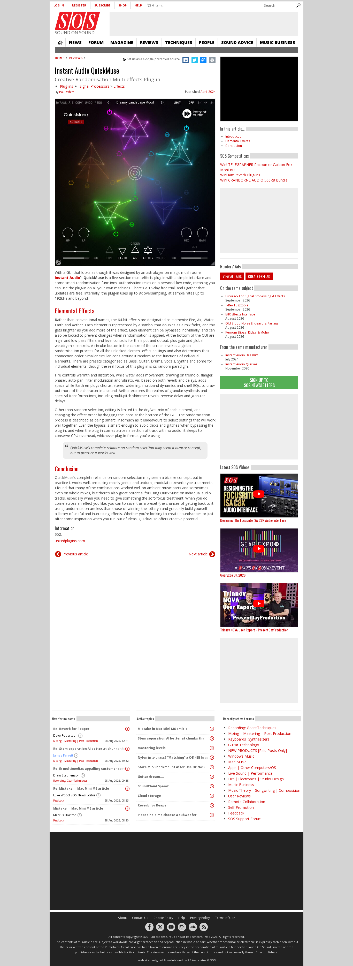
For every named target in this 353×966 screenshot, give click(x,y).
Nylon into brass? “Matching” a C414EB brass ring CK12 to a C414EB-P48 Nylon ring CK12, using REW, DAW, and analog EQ (174, 757)
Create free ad (259, 276)
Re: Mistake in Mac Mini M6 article (81, 788)
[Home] (77, 21)
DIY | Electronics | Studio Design (256, 778)
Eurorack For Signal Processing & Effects (255, 296)
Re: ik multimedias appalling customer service (89, 768)
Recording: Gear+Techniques (70, 780)
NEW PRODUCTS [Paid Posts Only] (257, 750)
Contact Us (140, 918)
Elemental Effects (74, 310)
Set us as (153, 59)
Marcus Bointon (64, 815)
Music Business (277, 42)
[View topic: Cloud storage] (212, 796)
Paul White (66, 92)
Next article (198, 554)
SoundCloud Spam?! (154, 786)
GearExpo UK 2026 (232, 575)
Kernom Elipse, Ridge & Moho (247, 332)
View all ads (232, 276)
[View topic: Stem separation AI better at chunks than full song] (212, 738)
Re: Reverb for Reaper (71, 729)
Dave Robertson (65, 735)
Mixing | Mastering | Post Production (75, 741)
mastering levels (152, 748)
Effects (119, 86)
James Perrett (63, 755)
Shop (122, 5)
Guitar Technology (243, 744)
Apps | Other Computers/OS (252, 767)
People (206, 42)
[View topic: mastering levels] (212, 748)
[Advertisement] (259, 427)
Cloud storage (149, 796)
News (75, 42)
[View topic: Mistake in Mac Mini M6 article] (127, 808)
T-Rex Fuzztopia (236, 305)
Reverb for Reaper (153, 805)
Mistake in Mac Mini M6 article (78, 808)
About (122, 918)
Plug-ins (66, 86)
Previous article (75, 554)
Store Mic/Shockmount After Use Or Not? (171, 767)
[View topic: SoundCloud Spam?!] (212, 786)
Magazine (121, 42)
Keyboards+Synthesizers (248, 739)
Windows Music (241, 756)
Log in (58, 5)
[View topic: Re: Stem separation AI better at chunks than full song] (127, 748)
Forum (96, 42)
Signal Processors (94, 86)
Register (79, 5)
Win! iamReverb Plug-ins (240, 174)
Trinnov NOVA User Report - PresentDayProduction (254, 629)
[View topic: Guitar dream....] (212, 776)
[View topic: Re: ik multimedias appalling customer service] (127, 768)
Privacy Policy (200, 918)
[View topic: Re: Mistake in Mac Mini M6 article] (127, 788)
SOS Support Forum (245, 818)
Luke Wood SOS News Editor (74, 795)
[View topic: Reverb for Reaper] (212, 805)
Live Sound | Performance (250, 773)
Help (138, 5)
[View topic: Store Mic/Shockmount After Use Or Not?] (212, 767)
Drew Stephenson (66, 775)
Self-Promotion (241, 807)
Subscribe (102, 5)
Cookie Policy (163, 918)
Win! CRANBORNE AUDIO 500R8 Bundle (254, 180)
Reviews (149, 42)
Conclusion (67, 468)
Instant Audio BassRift (241, 355)
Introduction (234, 136)
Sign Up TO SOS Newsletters (259, 382)
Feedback (58, 800)
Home (60, 42)
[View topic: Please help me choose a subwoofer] (212, 815)
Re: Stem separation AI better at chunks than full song (89, 748)
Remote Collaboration (246, 801)
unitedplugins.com (70, 540)
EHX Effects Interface (240, 314)
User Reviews (239, 796)
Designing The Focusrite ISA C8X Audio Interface (253, 520)
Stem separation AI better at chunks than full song (174, 738)
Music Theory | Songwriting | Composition (264, 790)
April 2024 (208, 91)
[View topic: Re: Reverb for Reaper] (127, 729)
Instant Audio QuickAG (241, 364)
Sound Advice (237, 42)
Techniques (178, 42)
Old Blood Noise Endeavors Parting (251, 323)
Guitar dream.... (151, 776)
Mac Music (237, 761)
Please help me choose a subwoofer (167, 815)
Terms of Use (225, 918)
